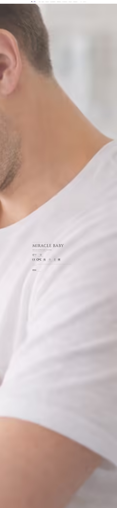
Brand (43, 1)
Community (75, 1)
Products (47, 1)
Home (40, 1)
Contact (70, 1)
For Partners (65, 1)
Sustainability (52, 1)
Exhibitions (59, 1)
